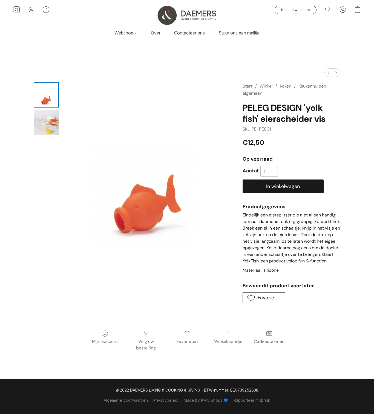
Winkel (266, 86)
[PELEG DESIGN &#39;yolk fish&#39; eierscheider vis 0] (46, 95)
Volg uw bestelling (146, 344)
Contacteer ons (189, 33)
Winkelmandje (228, 341)
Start (247, 86)
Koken (285, 86)
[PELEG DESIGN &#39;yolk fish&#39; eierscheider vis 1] (46, 122)
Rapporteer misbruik (252, 400)
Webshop (124, 33)
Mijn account (105, 341)
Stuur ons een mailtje (239, 33)
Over (155, 33)
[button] (187, 15)
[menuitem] (328, 73)
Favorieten (187, 341)
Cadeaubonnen (269, 341)
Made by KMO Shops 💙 (206, 400)
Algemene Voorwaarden (126, 400)
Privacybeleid (165, 400)
